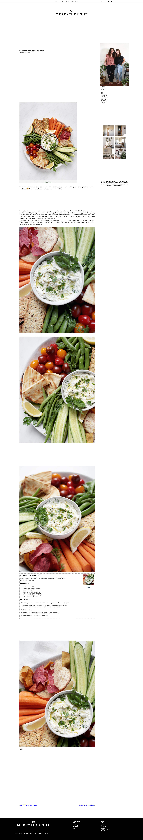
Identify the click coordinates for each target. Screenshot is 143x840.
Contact (103, 88)
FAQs (102, 89)
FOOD (61, 1)
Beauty (103, 92)
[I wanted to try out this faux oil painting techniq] (108, 130)
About (103, 86)
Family (103, 96)
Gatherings (104, 98)
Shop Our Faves (105, 829)
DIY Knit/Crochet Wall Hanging (28, 805)
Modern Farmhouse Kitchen (86, 805)
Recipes (103, 100)
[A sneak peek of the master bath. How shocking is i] (120, 130)
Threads (103, 102)
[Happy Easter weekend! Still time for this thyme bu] (108, 142)
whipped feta (58, 189)
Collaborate (75, 826)
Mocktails (104, 99)
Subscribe (74, 1)
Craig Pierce (45, 833)
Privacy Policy (76, 821)
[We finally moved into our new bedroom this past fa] (120, 142)
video (38, 218)
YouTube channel (50, 218)
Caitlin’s (53, 214)
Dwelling (104, 95)
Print (88, 587)
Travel (103, 103)
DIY (57, 1)
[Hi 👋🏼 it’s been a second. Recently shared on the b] (108, 153)
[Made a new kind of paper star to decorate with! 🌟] (120, 153)
